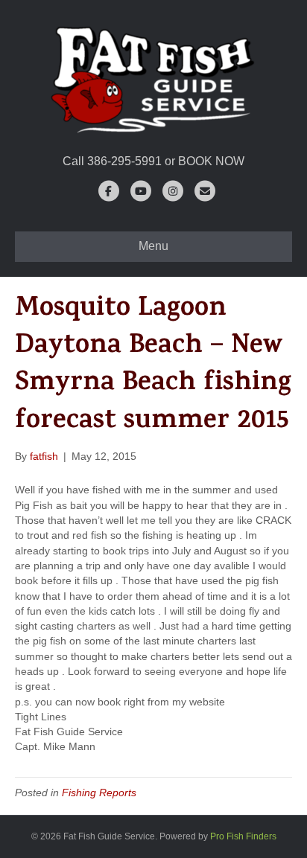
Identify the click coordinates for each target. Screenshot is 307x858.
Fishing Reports (99, 792)
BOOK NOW (211, 161)
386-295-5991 (124, 161)
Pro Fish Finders (243, 836)
